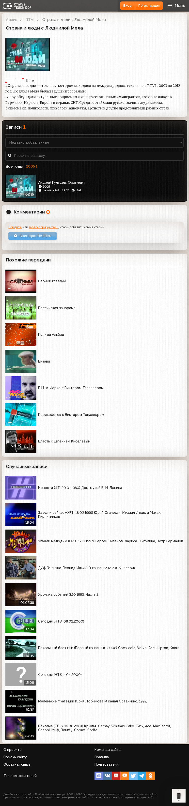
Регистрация (149, 5)
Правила (101, 757)
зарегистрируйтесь (43, 227)
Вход (127, 5)
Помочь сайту (15, 757)
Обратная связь (16, 764)
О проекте (12, 750)
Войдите (15, 227)
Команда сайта (107, 750)
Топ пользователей (20, 776)
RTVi (29, 19)
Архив (11, 19)
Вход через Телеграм (35, 236)
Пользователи (106, 764)
